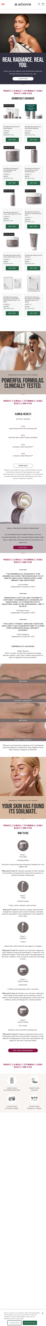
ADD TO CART (12, 140)
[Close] (42, 1313)
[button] (4, 4)
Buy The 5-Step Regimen (23, 1050)
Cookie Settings (14, 1323)
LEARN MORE (23, 78)
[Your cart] (43, 4)
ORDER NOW (23, 466)
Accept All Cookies (30, 1323)
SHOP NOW (23, 547)
